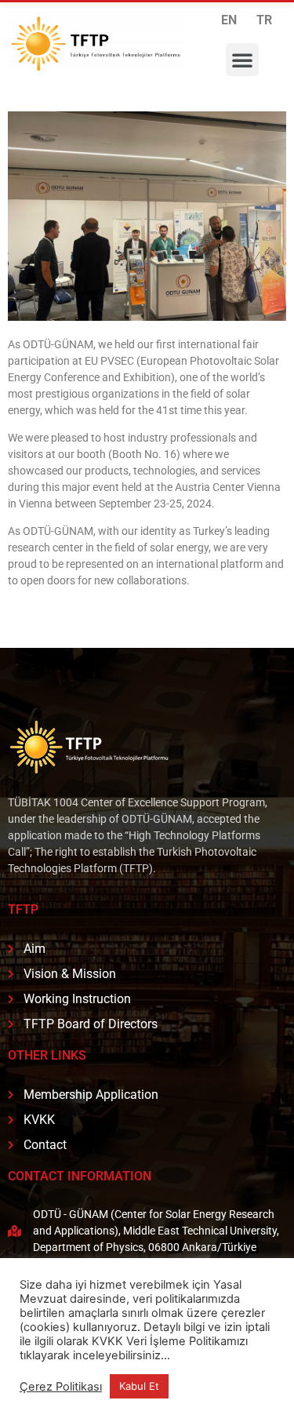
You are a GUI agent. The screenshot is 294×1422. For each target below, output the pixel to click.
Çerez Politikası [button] (61, 1387)
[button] (242, 59)
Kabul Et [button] (139, 1386)
